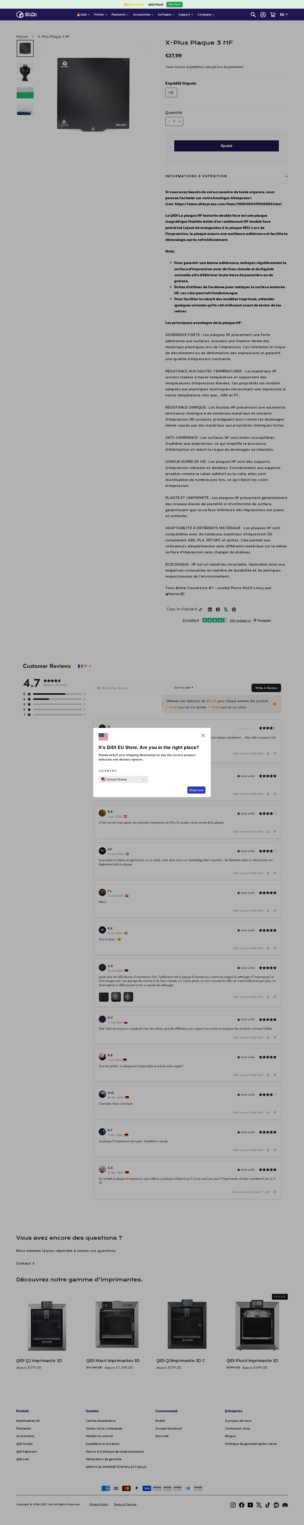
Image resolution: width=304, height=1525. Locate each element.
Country (108, 771)
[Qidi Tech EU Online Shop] (28, 14)
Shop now (196, 790)
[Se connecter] (263, 14)
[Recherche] (253, 14)
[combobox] (114, 779)
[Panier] (273, 15)
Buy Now (174, 4)
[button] (203, 736)
